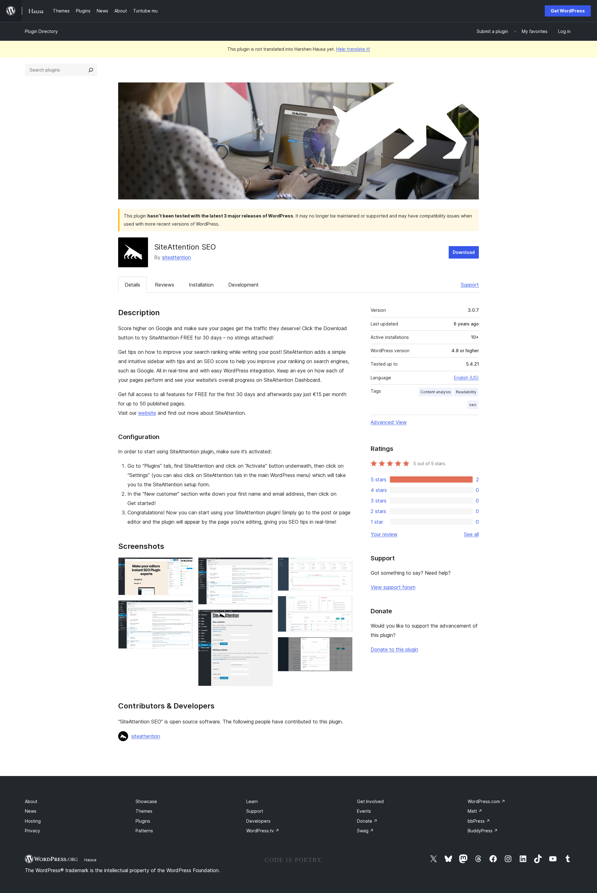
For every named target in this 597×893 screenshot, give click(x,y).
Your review (384, 534)
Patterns (144, 830)
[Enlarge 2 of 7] (185, 608)
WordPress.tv (262, 830)
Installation (201, 285)
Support (470, 285)
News (30, 811)
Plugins (143, 821)
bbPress (479, 821)
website (147, 413)
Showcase (146, 801)
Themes (144, 811)
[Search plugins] (91, 70)
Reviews (164, 285)
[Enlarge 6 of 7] (344, 604)
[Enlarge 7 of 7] (344, 645)
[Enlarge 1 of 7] (185, 566)
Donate (367, 821)
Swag (365, 830)
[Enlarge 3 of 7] (264, 566)
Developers (258, 821)
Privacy (32, 830)
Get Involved (370, 801)
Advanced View (389, 422)
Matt (475, 811)
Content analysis (435, 392)
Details (132, 285)
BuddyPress (483, 830)
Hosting (33, 821)
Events (364, 811)
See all (471, 534)
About (31, 801)
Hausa (90, 859)
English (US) (466, 377)
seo (472, 404)
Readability (466, 392)
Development (243, 285)
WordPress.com (486, 801)
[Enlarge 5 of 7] (344, 566)
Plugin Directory (41, 31)
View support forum (393, 587)
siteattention (176, 257)
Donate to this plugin (394, 649)
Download (464, 252)
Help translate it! (353, 49)
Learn (252, 801)
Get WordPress (568, 10)
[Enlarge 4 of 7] (264, 618)
